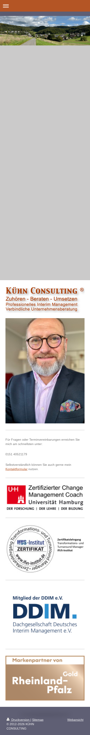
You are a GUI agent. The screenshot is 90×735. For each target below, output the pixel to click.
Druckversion (20, 719)
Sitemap (37, 719)
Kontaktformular (16, 469)
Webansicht (75, 719)
